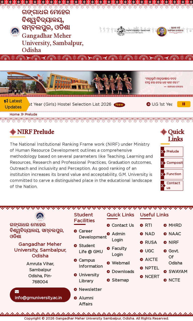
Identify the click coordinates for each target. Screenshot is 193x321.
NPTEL (152, 268)
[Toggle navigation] (13, 66)
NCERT (152, 277)
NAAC (175, 234)
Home (15, 114)
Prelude (31, 114)
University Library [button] (89, 278)
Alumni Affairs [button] (86, 301)
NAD (150, 234)
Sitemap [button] (120, 280)
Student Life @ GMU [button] (91, 249)
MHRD (175, 225)
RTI (148, 225)
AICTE (151, 260)
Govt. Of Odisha (175, 257)
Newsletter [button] (90, 290)
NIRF (174, 242)
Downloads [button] (123, 272)
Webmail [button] (121, 263)
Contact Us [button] (123, 225)
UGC (149, 251)
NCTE (174, 280)
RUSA (151, 242)
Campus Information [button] (91, 263)
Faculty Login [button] (119, 252)
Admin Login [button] (118, 237)
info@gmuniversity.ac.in (38, 298)
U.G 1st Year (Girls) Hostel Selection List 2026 (66, 104)
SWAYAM (176, 272)
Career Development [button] (91, 234)
